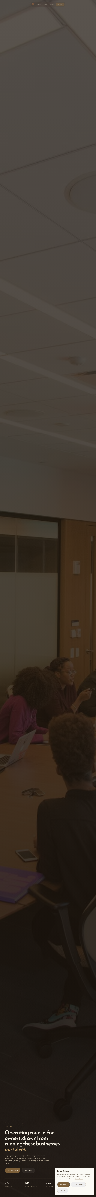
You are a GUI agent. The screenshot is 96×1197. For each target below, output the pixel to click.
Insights (52, 4)
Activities (39, 4)
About (46, 4)
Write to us (60, 4)
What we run (28, 1170)
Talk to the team (13, 1170)
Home (6, 1123)
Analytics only (78, 1185)
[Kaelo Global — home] (33, 4)
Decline (62, 1190)
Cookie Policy (79, 1179)
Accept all (63, 1185)
